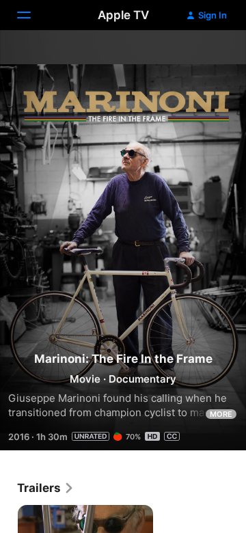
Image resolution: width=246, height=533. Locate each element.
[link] (45, 487)
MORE (221, 414)
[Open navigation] (32, 15)
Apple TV (123, 15)
